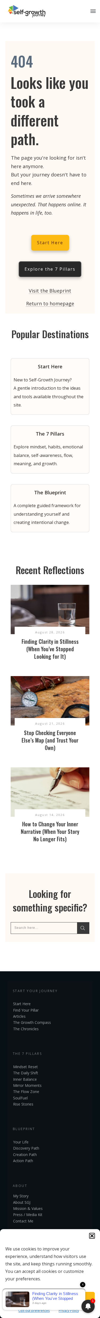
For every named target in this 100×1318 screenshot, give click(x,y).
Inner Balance (25, 1079)
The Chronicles (26, 1028)
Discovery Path (26, 1148)
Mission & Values (28, 1208)
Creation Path (25, 1154)
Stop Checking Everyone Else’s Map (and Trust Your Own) (50, 740)
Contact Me (23, 1221)
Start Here (22, 1003)
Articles (19, 1016)
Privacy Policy (69, 1310)
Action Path (23, 1160)
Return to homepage (50, 303)
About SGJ (21, 1202)
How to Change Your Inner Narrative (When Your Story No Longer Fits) (50, 831)
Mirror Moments (27, 1085)
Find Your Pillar (26, 1010)
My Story (21, 1195)
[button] (92, 1235)
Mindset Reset (25, 1066)
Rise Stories (23, 1104)
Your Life (21, 1142)
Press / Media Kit (27, 1214)
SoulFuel (20, 1097)
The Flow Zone (26, 1091)
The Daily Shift (25, 1072)
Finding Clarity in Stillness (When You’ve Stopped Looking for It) (50, 648)
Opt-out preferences (34, 1310)
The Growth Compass (32, 1022)
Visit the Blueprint (50, 290)
